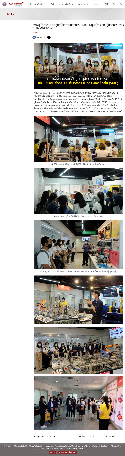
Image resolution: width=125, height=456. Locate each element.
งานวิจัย (51, 4)
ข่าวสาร (97, 4)
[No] (122, 449)
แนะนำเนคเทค (83, 4)
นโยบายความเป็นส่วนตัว (67, 452)
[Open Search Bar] (121, 4)
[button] (39, 37)
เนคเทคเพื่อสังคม (66, 4)
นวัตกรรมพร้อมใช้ (35, 4)
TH (106, 4)
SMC (43, 436)
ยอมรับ (52, 452)
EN (114, 4)
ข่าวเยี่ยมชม (50, 436)
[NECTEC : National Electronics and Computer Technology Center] (13, 4)
